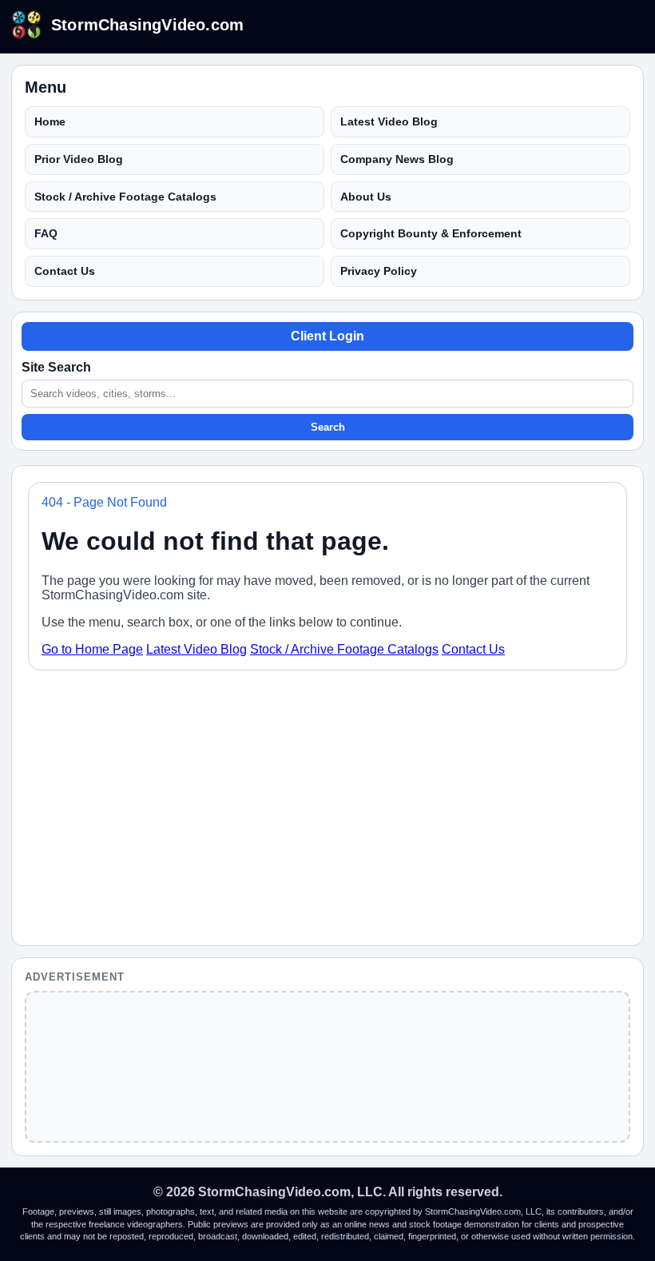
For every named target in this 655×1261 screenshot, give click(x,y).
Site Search (56, 367)
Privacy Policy (378, 271)
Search (328, 427)
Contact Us (64, 271)
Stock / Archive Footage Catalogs (125, 196)
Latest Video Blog (389, 121)
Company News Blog (397, 159)
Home (50, 121)
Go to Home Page (92, 649)
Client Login (327, 336)
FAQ (46, 233)
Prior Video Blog (78, 159)
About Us (365, 196)
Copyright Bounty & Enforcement (431, 233)
